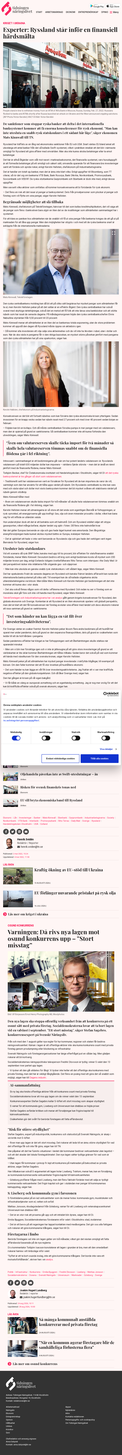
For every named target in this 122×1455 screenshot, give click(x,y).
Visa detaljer (106, 749)
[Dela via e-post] (26, 831)
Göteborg (88, 1275)
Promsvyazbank (49, 821)
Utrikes (9, 1426)
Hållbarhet (10, 1423)
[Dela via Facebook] (6, 831)
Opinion (105, 12)
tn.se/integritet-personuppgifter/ (21, 720)
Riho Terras (63, 821)
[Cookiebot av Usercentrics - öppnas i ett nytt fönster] (106, 694)
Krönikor (9, 1429)
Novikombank (9, 821)
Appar (68, 1407)
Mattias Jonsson (95, 1272)
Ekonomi (70, 12)
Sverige (86, 821)
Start (39, 12)
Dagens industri (38, 1077)
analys (49, 1259)
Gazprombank (76, 818)
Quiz (8, 1432)
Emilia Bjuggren (50, 1272)
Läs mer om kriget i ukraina (28, 914)
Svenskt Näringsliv (47, 1275)
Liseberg (81, 1272)
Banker (37, 818)
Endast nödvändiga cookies (60, 758)
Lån (15, 818)
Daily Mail (75, 821)
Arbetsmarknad (54, 12)
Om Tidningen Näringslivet (76, 1423)
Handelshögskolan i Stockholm (17, 824)
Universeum (64, 1275)
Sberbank (62, 818)
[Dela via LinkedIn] (19, 831)
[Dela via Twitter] (12, 831)
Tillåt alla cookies (99, 758)
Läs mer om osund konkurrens (35, 1364)
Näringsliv (10, 1410)
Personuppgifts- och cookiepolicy (80, 1420)
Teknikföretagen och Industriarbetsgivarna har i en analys (33, 597)
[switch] (46, 738)
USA (36, 824)
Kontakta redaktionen (74, 1416)
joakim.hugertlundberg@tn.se (39, 1297)
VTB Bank (23, 821)
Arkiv (67, 1413)
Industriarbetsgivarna (95, 818)
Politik (11, 1272)
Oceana (33, 1275)
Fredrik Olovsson (67, 1272)
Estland (43, 824)
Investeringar (25, 818)
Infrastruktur (22, 1272)
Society (111, 818)
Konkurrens (35, 1272)
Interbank (34, 821)
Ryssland (96, 821)
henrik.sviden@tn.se (32, 846)
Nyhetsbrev (70, 1410)
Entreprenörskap (88, 12)
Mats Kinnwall (49, 818)
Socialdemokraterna (17, 1275)
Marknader (77, 1275)
